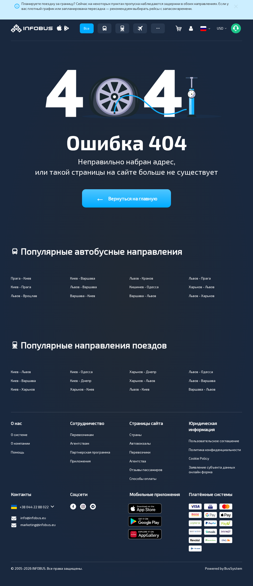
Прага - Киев (21, 278)
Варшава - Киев (82, 296)
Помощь (17, 452)
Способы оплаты (142, 478)
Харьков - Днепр (142, 372)
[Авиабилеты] (140, 28)
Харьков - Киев (82, 389)
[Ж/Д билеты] (122, 28)
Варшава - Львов (142, 296)
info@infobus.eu (33, 518)
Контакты (21, 494)
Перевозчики (139, 452)
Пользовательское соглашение (214, 441)
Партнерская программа (90, 452)
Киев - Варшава (82, 278)
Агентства (137, 461)
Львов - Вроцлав (24, 296)
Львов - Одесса (201, 372)
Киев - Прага (21, 287)
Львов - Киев (139, 389)
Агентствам (79, 443)
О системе (19, 435)
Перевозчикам (82, 435)
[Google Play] (66, 28)
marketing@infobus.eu (38, 525)
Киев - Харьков (23, 389)
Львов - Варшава (83, 287)
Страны (135, 435)
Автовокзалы (140, 443)
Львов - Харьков (201, 296)
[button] (158, 28)
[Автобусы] (104, 28)
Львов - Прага (200, 278)
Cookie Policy (199, 458)
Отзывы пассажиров (145, 470)
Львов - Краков (141, 278)
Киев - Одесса (81, 372)
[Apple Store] (59, 28)
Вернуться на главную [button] (126, 197)
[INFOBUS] (32, 28)
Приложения (80, 461)
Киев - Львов (21, 372)
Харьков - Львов (201, 287)
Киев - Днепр (80, 380)
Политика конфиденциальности (215, 450)
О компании (20, 443)
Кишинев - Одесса (144, 287)
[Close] (235, 6)
